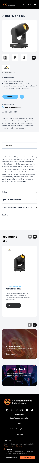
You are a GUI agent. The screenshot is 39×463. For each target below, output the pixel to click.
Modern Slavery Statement (19, 429)
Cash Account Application (19, 418)
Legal (19, 423)
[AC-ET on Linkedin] (12, 410)
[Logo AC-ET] (19, 402)
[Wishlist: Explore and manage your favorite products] (28, 5)
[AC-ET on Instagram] (21, 410)
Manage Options (11, 457)
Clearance (19, 434)
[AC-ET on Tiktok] (32, 410)
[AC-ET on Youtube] (27, 410)
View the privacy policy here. (13, 446)
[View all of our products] (31, 5)
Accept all (27, 457)
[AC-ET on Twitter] (7, 410)
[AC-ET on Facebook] (16, 410)
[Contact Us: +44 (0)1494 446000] (24, 5)
